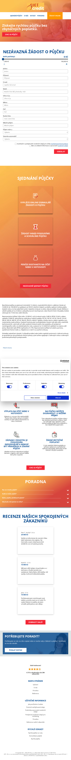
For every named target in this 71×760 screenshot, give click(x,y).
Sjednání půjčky (16, 15)
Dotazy (33, 15)
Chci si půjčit (11, 34)
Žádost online (55, 16)
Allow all (58, 397)
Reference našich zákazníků (36, 722)
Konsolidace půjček (35, 736)
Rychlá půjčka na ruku (35, 733)
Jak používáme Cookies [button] (35, 704)
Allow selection (35, 397)
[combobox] (35, 85)
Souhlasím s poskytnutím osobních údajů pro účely (42, 144)
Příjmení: (6, 75)
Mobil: (5, 89)
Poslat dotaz (15, 650)
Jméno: (5, 69)
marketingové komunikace (59, 144)
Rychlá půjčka (35, 739)
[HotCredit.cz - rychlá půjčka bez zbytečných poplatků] (35, 6)
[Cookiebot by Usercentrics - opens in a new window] (61, 361)
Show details (61, 393)
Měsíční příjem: (8, 123)
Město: (5, 102)
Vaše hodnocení (35, 670)
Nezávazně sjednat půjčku (35, 286)
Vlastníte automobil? (9, 136)
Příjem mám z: (7, 129)
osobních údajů (63, 146)
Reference (35, 693)
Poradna (40, 15)
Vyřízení (35, 685)
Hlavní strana (7, 347)
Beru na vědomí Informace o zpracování (49, 146)
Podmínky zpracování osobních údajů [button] (35, 711)
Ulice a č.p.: (6, 96)
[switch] (26, 386)
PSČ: (4, 109)
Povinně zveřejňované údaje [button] (35, 707)
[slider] (3, 59)
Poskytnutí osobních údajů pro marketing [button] (35, 715)
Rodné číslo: (7, 116)
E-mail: (5, 82)
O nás (26, 15)
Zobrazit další (35, 622)
